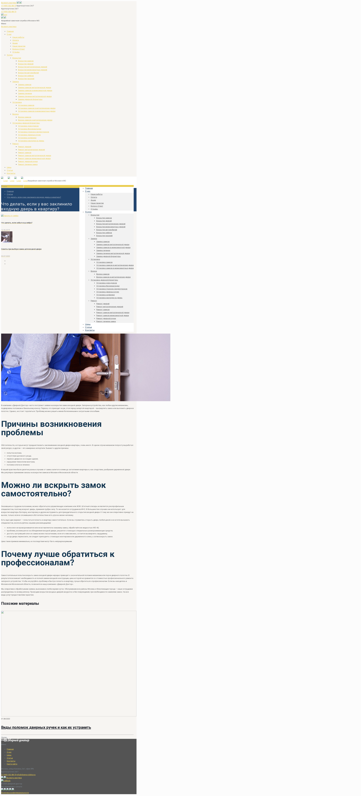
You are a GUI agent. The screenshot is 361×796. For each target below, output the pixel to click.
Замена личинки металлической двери (35, 96)
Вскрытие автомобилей (28, 73)
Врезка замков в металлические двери (35, 120)
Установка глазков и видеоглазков (33, 132)
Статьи (10, 170)
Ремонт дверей (24, 147)
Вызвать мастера (8, 3)
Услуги (10, 55)
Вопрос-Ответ (18, 49)
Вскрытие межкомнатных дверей (32, 70)
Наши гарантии (18, 46)
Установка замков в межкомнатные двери (36, 111)
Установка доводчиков (28, 126)
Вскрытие (16, 58)
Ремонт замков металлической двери (34, 155)
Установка (17, 102)
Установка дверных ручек (29, 135)
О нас (9, 34)
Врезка (15, 114)
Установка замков (26, 105)
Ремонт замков (24, 153)
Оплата (15, 40)
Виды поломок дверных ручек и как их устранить (46, 727)
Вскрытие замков (26, 61)
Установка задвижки (27, 138)
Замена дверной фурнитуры (30, 99)
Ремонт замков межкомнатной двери (34, 158)
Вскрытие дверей (25, 64)
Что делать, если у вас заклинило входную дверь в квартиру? (34, 197)
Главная (10, 31)
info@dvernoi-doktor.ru (26, 775)
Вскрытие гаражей (26, 79)
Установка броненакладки (29, 129)
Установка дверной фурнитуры (26, 123)
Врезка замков (24, 117)
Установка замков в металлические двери (36, 108)
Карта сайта (12, 764)
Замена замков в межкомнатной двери (35, 90)
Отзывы (16, 52)
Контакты (11, 173)
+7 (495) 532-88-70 (8, 6)
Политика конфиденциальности (15, 793)
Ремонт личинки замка (28, 164)
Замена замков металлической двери (34, 87)
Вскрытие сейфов (26, 76)
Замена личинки (25, 93)
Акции (15, 43)
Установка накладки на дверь (31, 141)
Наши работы (18, 37)
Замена (15, 82)
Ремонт (15, 144)
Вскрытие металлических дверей (32, 67)
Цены (9, 167)
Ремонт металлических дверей (31, 150)
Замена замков (24, 85)
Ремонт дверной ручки (28, 161)
